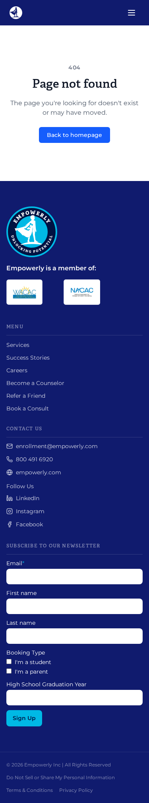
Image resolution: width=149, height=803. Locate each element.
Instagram (30, 511)
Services (17, 345)
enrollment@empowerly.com (57, 446)
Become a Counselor (35, 383)
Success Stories (28, 357)
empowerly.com (38, 472)
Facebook (29, 524)
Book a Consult (27, 408)
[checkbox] (74, 667)
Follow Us (20, 486)
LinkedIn (27, 498)
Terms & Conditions (29, 790)
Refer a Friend (25, 395)
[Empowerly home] (16, 12)
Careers (16, 370)
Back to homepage (74, 135)
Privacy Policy (76, 790)
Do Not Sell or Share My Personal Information (60, 777)
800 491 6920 (34, 459)
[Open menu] (131, 13)
